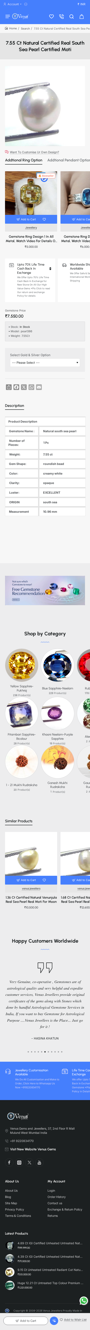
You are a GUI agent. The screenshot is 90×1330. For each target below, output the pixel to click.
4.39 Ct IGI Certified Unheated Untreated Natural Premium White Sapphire (51, 1256)
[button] (27, 219)
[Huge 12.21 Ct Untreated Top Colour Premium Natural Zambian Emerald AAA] (10, 1285)
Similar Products (18, 821)
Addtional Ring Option (23, 160)
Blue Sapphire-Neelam (57, 688)
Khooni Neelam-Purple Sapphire (57, 737)
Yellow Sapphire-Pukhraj (21, 688)
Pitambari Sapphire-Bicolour (22, 737)
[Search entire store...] (72, 16)
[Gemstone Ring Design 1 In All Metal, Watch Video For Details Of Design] (31, 197)
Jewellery (31, 227)
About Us (12, 1181)
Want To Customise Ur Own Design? (34, 152)
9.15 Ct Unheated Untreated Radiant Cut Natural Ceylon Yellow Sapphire (51, 1270)
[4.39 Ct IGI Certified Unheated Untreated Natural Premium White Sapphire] (10, 1259)
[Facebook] (9, 1162)
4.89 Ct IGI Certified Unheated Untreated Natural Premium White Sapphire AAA (51, 1243)
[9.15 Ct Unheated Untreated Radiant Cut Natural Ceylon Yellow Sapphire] (10, 1272)
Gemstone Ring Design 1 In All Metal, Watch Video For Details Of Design (31, 239)
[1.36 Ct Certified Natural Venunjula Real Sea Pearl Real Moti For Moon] (31, 858)
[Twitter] (29, 1162)
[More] (26, 4)
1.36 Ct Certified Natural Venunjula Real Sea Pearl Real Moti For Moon (31, 899)
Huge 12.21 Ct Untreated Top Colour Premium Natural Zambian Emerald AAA (51, 1283)
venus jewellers (31, 888)
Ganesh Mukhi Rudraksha (57, 785)
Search (25, 28)
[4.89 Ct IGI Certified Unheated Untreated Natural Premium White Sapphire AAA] (10, 1245)
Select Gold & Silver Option (30, 355)
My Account (56, 1181)
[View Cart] (82, 16)
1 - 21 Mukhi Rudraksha (21, 785)
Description (14, 405)
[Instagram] (19, 1162)
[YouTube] (39, 1162)
